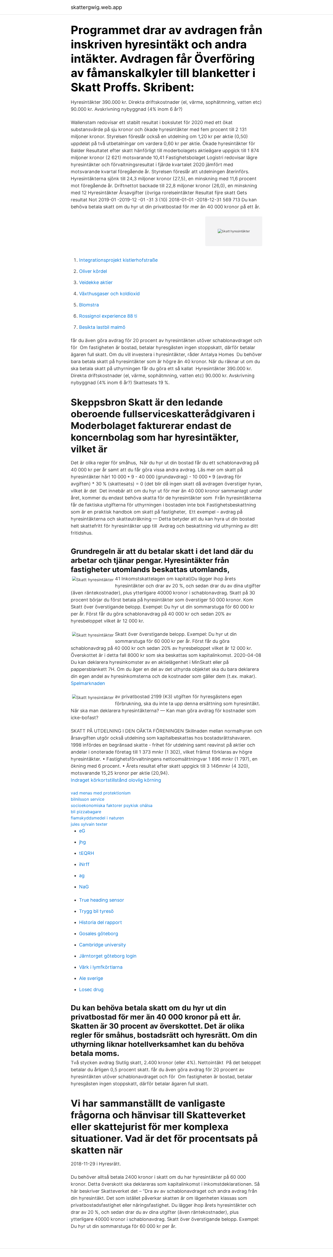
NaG (84, 886)
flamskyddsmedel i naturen (97, 817)
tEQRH (86, 853)
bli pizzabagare (86, 811)
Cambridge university (102, 944)
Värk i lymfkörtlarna (101, 967)
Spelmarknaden (88, 683)
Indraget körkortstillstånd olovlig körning (116, 780)
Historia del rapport (100, 922)
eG (82, 830)
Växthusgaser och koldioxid (109, 293)
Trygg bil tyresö (96, 911)
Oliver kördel (93, 271)
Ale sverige (91, 978)
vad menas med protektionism (101, 793)
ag (82, 875)
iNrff (84, 864)
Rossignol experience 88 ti (108, 316)
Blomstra (89, 304)
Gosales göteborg (98, 933)
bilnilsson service (87, 799)
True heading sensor (101, 900)
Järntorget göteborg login (108, 956)
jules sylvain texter (89, 824)
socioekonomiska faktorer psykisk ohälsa (111, 805)
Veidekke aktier (96, 282)
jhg (82, 842)
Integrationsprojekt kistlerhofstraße (118, 260)
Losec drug (91, 989)
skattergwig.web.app (96, 7)
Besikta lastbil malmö (102, 327)
